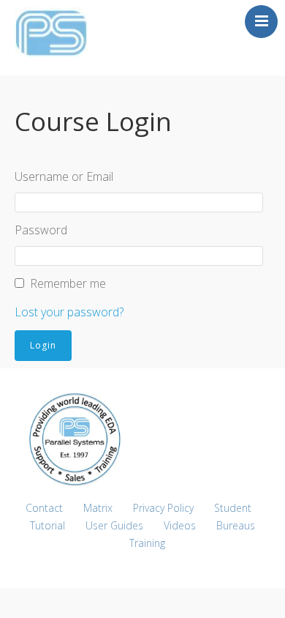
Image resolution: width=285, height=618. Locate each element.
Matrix (98, 508)
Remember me (68, 283)
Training (147, 543)
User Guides (114, 525)
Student (232, 508)
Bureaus (235, 525)
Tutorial (47, 525)
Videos (180, 525)
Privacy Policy (163, 508)
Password (41, 230)
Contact (44, 508)
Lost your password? (69, 312)
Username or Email (64, 176)
